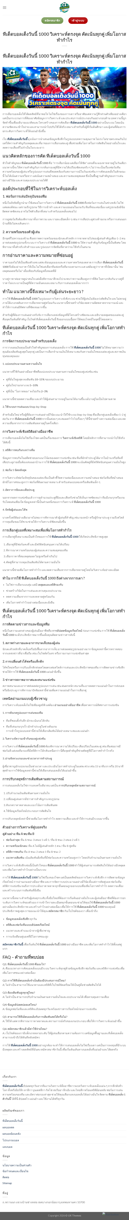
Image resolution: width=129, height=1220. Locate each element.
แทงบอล (7, 1146)
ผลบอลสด (8, 1127)
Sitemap (7, 1183)
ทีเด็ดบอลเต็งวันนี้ (13, 1085)
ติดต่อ (6, 1177)
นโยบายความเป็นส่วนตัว (17, 1165)
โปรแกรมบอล (11, 1140)
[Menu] (5, 7)
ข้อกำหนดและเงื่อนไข (15, 1171)
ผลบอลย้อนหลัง (12, 1133)
